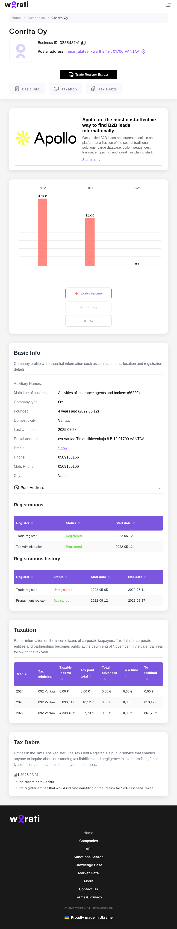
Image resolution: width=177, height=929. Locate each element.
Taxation (69, 89)
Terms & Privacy (88, 897)
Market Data (88, 873)
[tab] (88, 488)
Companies (36, 18)
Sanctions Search (88, 857)
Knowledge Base (88, 865)
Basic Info (31, 89)
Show (63, 448)
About (88, 881)
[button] (88, 488)
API (88, 849)
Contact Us (88, 889)
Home (16, 18)
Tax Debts (107, 89)
